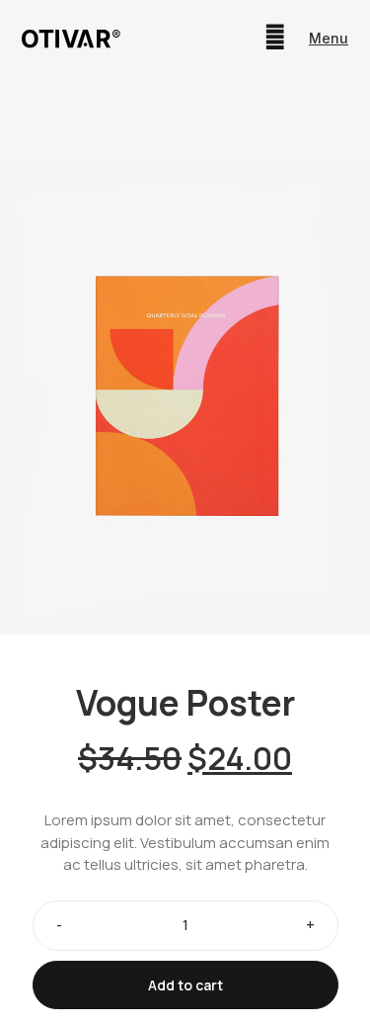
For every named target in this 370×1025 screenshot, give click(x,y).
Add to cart (185, 985)
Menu (328, 38)
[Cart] (274, 37)
